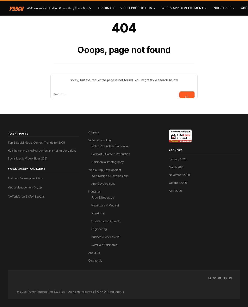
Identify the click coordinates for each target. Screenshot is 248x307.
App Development (103, 183)
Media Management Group (25, 187)
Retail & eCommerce (104, 244)
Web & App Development (104, 169)
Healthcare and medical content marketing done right (42, 150)
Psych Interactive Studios (46, 291)
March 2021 (176, 167)
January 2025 (177, 159)
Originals (93, 132)
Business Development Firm (25, 178)
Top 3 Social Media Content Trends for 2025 (36, 142)
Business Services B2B (106, 237)
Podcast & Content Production (110, 154)
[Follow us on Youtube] (219, 278)
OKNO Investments (110, 291)
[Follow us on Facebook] (225, 278)
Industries (94, 191)
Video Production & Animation (110, 146)
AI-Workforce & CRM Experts (26, 196)
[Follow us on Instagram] (209, 278)
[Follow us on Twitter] (214, 278)
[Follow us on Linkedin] (230, 278)
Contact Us (95, 260)
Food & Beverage (102, 197)
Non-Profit (98, 213)
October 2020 (178, 182)
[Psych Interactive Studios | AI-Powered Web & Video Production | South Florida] (17, 8)
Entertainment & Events (106, 221)
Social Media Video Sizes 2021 (27, 158)
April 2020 (175, 190)
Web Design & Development (109, 175)
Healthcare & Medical (105, 205)
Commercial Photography (107, 162)
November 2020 (179, 175)
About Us (94, 252)
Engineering (99, 229)
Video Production (99, 140)
